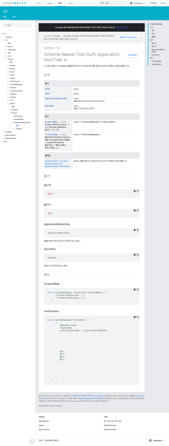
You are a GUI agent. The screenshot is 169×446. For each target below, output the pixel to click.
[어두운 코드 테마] (134, 191)
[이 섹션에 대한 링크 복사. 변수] (52, 275)
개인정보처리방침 (51, 440)
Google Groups (110, 425)
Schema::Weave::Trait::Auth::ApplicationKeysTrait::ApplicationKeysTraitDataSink (57, 163)
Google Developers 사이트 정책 (89, 398)
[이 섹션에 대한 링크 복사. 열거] (52, 176)
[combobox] (113, 3)
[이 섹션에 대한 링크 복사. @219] (53, 205)
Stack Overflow (110, 429)
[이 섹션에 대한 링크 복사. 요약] (52, 75)
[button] (18, 33)
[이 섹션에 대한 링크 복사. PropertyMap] (62, 284)
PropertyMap (51, 122)
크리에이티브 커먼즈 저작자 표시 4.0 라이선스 (88, 396)
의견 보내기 (132, 55)
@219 (47, 93)
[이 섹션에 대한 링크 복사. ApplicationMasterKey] (72, 224)
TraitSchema (51, 134)
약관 (40, 440)
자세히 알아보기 (122, 27)
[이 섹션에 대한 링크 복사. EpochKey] (58, 249)
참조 (60, 3)
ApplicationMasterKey (56, 98)
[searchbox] (17, 25)
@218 (47, 89)
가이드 (38, 3)
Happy (49, 3)
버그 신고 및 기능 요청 (112, 421)
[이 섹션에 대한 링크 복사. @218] (53, 185)
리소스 (71, 3)
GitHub (153, 3)
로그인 (163, 3)
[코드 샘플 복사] (137, 191)
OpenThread (44, 429)
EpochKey (49, 106)
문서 (14, 17)
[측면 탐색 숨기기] (31, 441)
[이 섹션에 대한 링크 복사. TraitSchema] (61, 311)
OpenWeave (48, 48)
